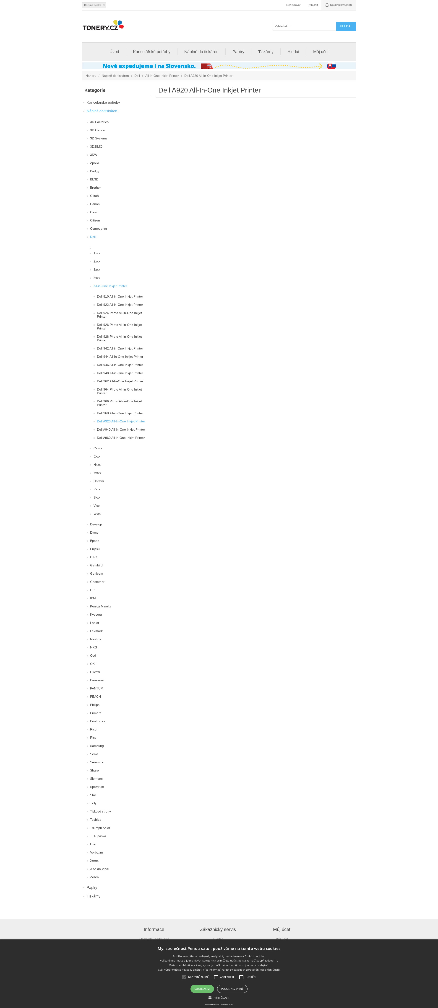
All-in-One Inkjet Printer (162, 75)
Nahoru (91, 75)
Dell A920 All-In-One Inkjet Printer (121, 421)
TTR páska (98, 836)
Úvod (114, 51)
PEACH (95, 696)
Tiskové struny (100, 811)
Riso (93, 737)
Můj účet (321, 51)
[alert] (219, 973)
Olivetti (95, 672)
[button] (218, 997)
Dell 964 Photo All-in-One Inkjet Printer (119, 391)
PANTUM (96, 688)
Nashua (95, 639)
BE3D (94, 179)
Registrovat (293, 5)
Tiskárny (266, 51)
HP (92, 590)
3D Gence (97, 130)
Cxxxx (98, 448)
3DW (93, 155)
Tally (93, 803)
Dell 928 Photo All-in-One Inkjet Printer (119, 338)
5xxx (97, 278)
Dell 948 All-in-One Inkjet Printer (120, 373)
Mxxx (97, 473)
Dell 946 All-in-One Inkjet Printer (120, 365)
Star (93, 795)
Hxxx (97, 464)
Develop (96, 524)
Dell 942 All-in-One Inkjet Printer (120, 348)
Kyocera (96, 614)
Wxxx (97, 514)
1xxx (97, 253)
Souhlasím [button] (202, 988)
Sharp (94, 770)
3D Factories (99, 122)
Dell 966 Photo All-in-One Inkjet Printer (119, 403)
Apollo (94, 163)
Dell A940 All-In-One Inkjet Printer (121, 429)
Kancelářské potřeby (151, 51)
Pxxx (97, 489)
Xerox (94, 860)
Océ (93, 655)
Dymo (94, 532)
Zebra (94, 877)
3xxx (97, 269)
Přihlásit (313, 5)
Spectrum (97, 787)
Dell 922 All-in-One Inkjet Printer (120, 304)
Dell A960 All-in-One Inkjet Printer (121, 438)
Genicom (96, 573)
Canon (95, 204)
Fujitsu (95, 549)
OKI (93, 664)
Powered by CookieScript (219, 1004)
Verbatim (96, 852)
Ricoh (94, 729)
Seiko (94, 754)
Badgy (94, 171)
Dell (137, 75)
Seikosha (96, 762)
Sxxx (97, 497)
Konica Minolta (100, 606)
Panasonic (97, 680)
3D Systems (98, 138)
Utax (93, 844)
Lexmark (96, 631)
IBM (93, 598)
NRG (93, 647)
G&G (93, 557)
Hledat (293, 51)
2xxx (97, 261)
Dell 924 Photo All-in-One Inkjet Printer (119, 314)
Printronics (97, 721)
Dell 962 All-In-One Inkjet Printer (120, 381)
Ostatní (99, 481)
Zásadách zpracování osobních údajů (257, 969)
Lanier (94, 623)
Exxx (97, 456)
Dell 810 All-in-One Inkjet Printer (120, 296)
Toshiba (95, 819)
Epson (94, 541)
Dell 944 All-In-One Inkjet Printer (120, 356)
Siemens (96, 778)
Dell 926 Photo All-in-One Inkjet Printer (119, 326)
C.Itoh (94, 196)
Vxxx (97, 505)
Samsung (97, 746)
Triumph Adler (100, 828)
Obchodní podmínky (154, 939)
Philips (94, 705)
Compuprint (98, 228)
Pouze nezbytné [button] (232, 988)
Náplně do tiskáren (201, 51)
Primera (96, 713)
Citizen (95, 220)
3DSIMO (96, 146)
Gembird (96, 565)
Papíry (238, 51)
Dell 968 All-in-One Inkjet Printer (120, 413)
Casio (94, 212)
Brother (95, 187)
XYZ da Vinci (99, 869)
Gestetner (97, 582)
